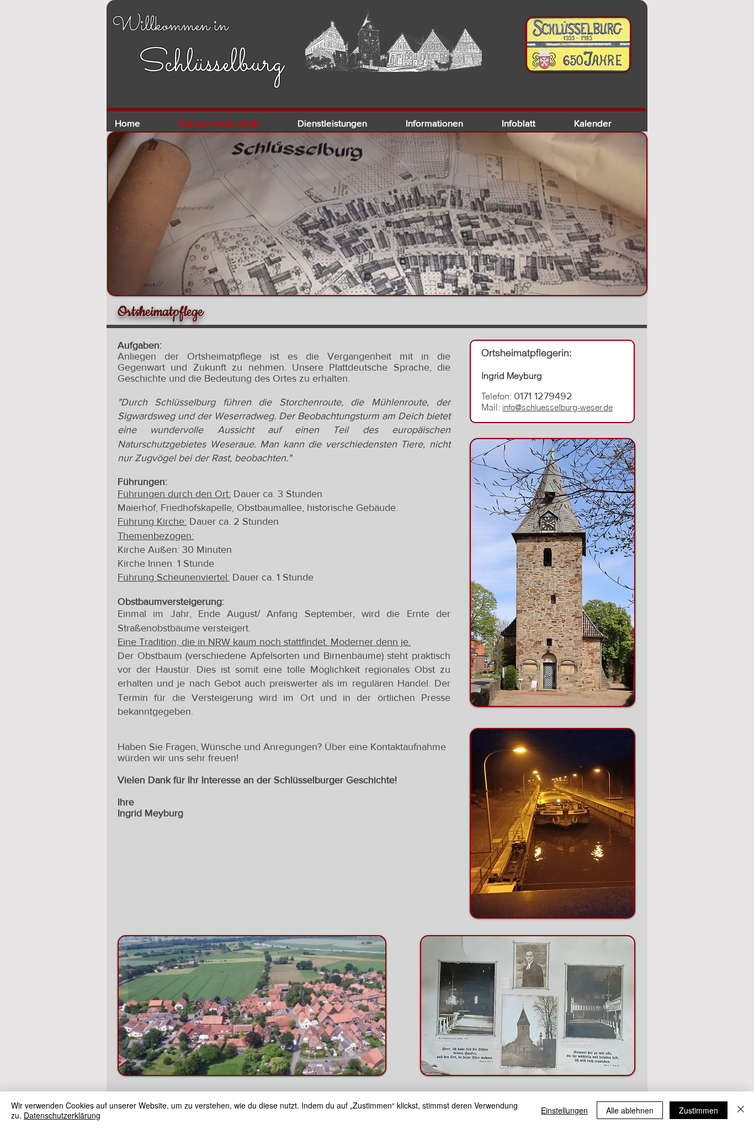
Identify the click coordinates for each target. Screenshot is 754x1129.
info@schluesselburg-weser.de (557, 407)
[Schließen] (740, 1110)
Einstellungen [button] (564, 1110)
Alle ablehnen (630, 1110)
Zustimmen (698, 1110)
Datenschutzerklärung (62, 1115)
